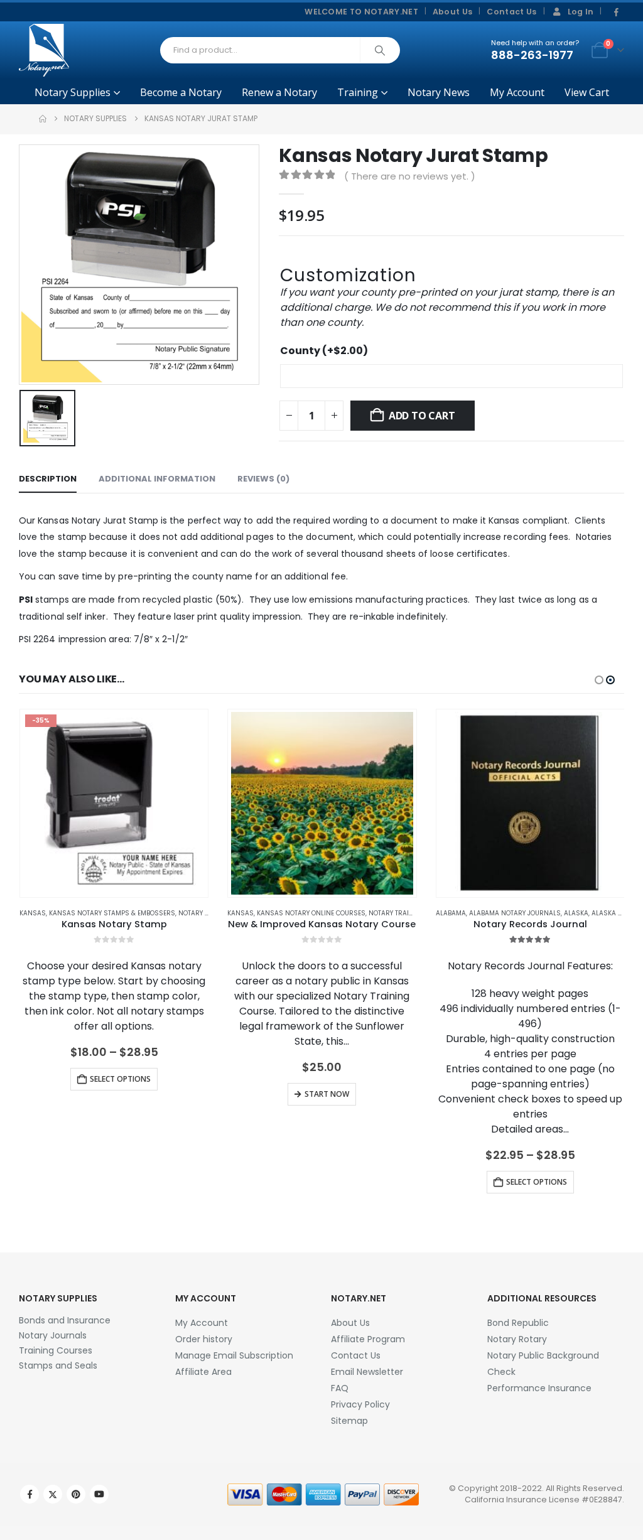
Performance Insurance (539, 1388)
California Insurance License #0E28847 (543, 1499)
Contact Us (511, 11)
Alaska (576, 913)
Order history (203, 1339)
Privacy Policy (360, 1404)
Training (357, 92)
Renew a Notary (279, 92)
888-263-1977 (532, 55)
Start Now (327, 1094)
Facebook (29, 1494)
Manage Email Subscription (234, 1355)
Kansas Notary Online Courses (311, 913)
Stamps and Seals (58, 1365)
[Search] (379, 50)
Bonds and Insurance (65, 1320)
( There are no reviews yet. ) (409, 176)
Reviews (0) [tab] (263, 479)
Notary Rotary (517, 1339)
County (324, 350)
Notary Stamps (204, 913)
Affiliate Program (368, 1339)
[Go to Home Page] (42, 118)
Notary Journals (53, 1335)
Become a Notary (181, 92)
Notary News (439, 92)
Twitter (52, 1494)
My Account (517, 92)
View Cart (587, 92)
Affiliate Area (203, 1371)
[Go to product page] (322, 803)
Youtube (99, 1494)
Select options (120, 1079)
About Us (453, 11)
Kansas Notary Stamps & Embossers (112, 913)
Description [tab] (48, 479)
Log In (581, 11)
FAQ (340, 1388)
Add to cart (422, 416)
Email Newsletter (367, 1371)
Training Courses (55, 1350)
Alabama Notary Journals (515, 913)
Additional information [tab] (157, 479)
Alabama (451, 913)
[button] (599, 679)
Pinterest (76, 1494)
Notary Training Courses (413, 913)
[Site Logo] (44, 50)
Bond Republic (518, 1323)
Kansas (32, 913)
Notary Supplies (73, 92)
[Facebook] (616, 12)
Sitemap (349, 1420)
